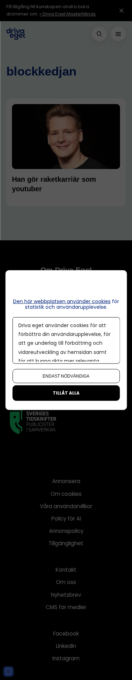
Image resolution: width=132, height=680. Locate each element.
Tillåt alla (66, 393)
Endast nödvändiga (66, 376)
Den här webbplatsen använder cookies (62, 301)
